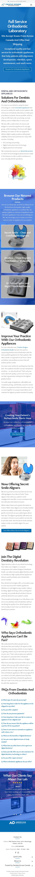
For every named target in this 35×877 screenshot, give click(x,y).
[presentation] (1, 798)
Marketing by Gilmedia (17, 875)
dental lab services (27, 151)
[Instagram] (18, 852)
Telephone (17, 1)
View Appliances (17, 434)
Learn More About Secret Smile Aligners (16, 530)
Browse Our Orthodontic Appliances (17, 69)
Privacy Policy (13, 873)
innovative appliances (22, 108)
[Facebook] (15, 852)
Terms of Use (21, 873)
